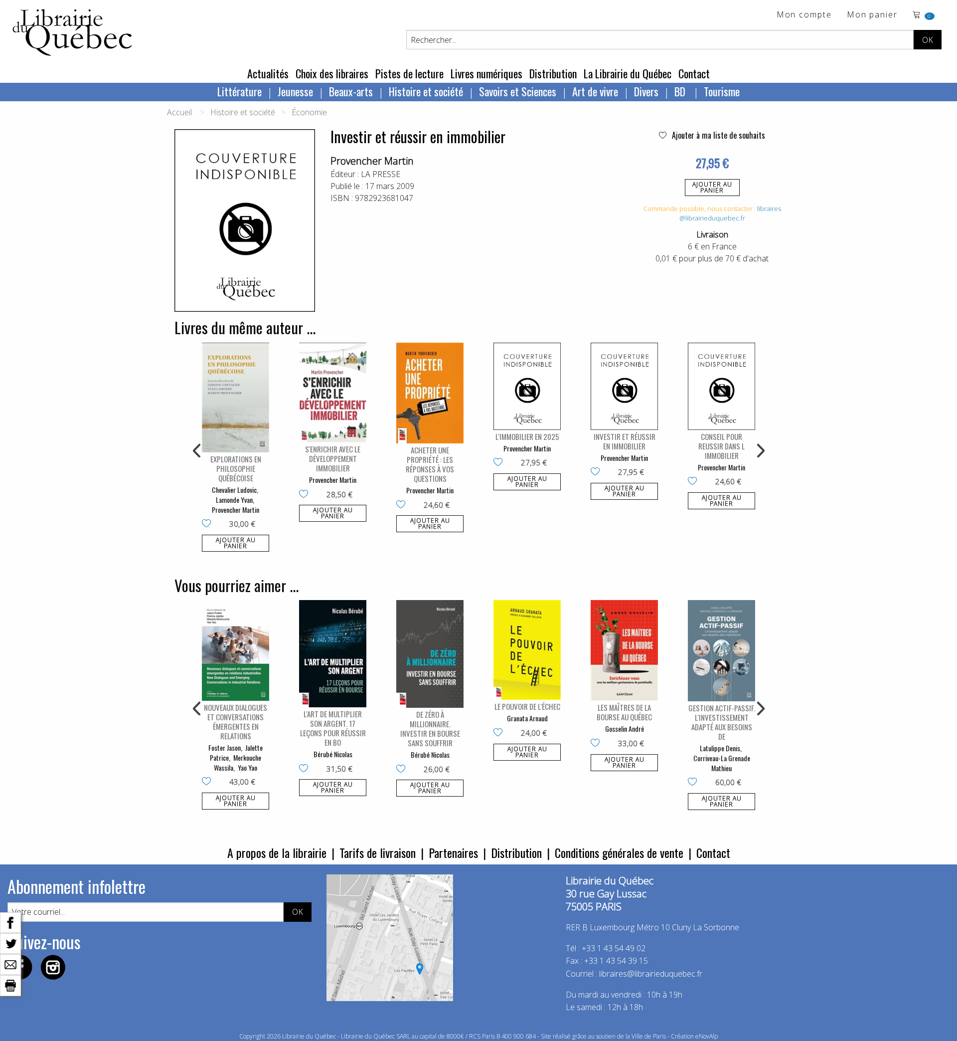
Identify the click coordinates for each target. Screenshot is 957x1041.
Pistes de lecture (409, 73)
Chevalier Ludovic (234, 489)
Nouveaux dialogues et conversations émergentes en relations (235, 721)
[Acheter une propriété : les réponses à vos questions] (430, 393)
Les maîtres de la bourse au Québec (624, 712)
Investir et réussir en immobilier (624, 441)
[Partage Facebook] (10, 921)
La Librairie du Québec (627, 73)
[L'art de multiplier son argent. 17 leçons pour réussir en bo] (332, 653)
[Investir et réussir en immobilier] (624, 386)
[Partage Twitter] (10, 942)
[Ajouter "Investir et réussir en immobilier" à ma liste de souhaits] (597, 472)
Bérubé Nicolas (333, 754)
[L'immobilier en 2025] (527, 386)
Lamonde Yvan (234, 499)
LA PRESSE (380, 174)
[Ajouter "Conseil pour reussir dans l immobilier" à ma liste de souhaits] (694, 481)
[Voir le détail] (235, 398)
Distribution (553, 73)
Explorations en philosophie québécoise (235, 468)
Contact (694, 73)
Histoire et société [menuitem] (426, 91)
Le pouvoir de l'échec (527, 706)
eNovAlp (706, 1036)
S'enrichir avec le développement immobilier (332, 458)
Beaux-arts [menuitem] (351, 91)
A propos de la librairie (276, 852)
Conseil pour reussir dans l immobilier (721, 446)
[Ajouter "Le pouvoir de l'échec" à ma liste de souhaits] (500, 733)
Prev (197, 451)
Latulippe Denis (720, 748)
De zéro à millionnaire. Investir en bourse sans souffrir (430, 728)
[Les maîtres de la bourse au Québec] (624, 650)
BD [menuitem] (681, 91)
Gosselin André (624, 728)
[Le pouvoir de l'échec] (527, 650)
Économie (309, 112)
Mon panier (872, 15)
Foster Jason (224, 747)
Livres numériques (486, 73)
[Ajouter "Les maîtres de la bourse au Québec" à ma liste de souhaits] (597, 743)
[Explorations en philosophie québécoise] (235, 398)
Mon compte (804, 15)
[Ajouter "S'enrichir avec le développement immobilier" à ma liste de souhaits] (306, 494)
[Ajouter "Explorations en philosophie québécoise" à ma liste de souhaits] (208, 524)
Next (760, 451)
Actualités (268, 73)
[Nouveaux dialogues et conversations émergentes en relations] (235, 650)
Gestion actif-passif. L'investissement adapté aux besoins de (721, 722)
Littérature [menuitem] (239, 91)
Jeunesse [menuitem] (295, 91)
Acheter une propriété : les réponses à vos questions (430, 464)
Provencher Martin (372, 161)
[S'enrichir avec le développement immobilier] (332, 393)
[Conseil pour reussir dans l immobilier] (721, 386)
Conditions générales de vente (619, 852)
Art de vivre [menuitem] (595, 91)
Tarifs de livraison (377, 852)
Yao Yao (247, 767)
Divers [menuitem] (646, 91)
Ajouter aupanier (712, 187)
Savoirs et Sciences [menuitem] (517, 91)
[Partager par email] (10, 963)
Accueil (179, 112)
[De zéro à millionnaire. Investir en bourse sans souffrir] (430, 654)
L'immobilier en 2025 (527, 436)
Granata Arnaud (527, 718)
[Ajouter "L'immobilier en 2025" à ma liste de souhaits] (500, 462)
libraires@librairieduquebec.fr (730, 213)
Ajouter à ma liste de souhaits (717, 135)
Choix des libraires (332, 73)
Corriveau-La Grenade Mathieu (721, 763)
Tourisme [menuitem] (722, 91)
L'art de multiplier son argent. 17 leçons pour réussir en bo (333, 728)
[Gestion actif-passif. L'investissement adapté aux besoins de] (721, 650)
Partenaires (453, 852)
